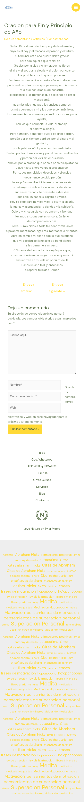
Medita (48, 601)
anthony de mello (26, 560)
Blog (42, 494)
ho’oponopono (70, 591)
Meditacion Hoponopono (51, 607)
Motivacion (14, 612)
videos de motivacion (59, 629)
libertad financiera (66, 596)
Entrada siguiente (57, 286)
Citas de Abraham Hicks (26, 570)
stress (5, 624)
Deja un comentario (17, 39)
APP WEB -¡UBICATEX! (42, 466)
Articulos (39, 39)
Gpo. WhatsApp (42, 460)
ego (70, 576)
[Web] (34, 409)
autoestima (48, 560)
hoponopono (47, 591)
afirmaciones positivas (56, 555)
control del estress (56, 571)
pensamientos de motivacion (53, 612)
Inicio (42, 453)
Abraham (8, 555)
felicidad (52, 586)
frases (64, 586)
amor (76, 555)
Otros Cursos (42, 480)
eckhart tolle (58, 576)
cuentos (71, 571)
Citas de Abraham (58, 565)
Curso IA (42, 473)
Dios (44, 576)
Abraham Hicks (27, 554)
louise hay (33, 602)
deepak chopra (20, 576)
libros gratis (18, 602)
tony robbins (73, 624)
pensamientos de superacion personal (42, 618)
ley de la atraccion (41, 597)
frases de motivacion (18, 591)
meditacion (65, 602)
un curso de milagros (30, 629)
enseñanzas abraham (26, 581)
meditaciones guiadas (19, 607)
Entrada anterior (26, 286)
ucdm (13, 629)
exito (42, 586)
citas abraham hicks (24, 565)
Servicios (42, 487)
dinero (35, 576)
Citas (64, 560)
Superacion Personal (37, 623)
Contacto (42, 500)
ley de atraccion (16, 596)
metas (73, 607)
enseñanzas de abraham (58, 581)
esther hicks (24, 586)
